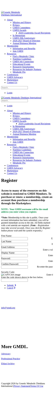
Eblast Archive (8, 363)
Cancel (10, 288)
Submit (10, 285)
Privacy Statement (22, 386)
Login (9, 93)
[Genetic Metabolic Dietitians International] (13, 15)
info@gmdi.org (8, 308)
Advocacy (6, 353)
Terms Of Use (36, 386)
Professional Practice (10, 358)
